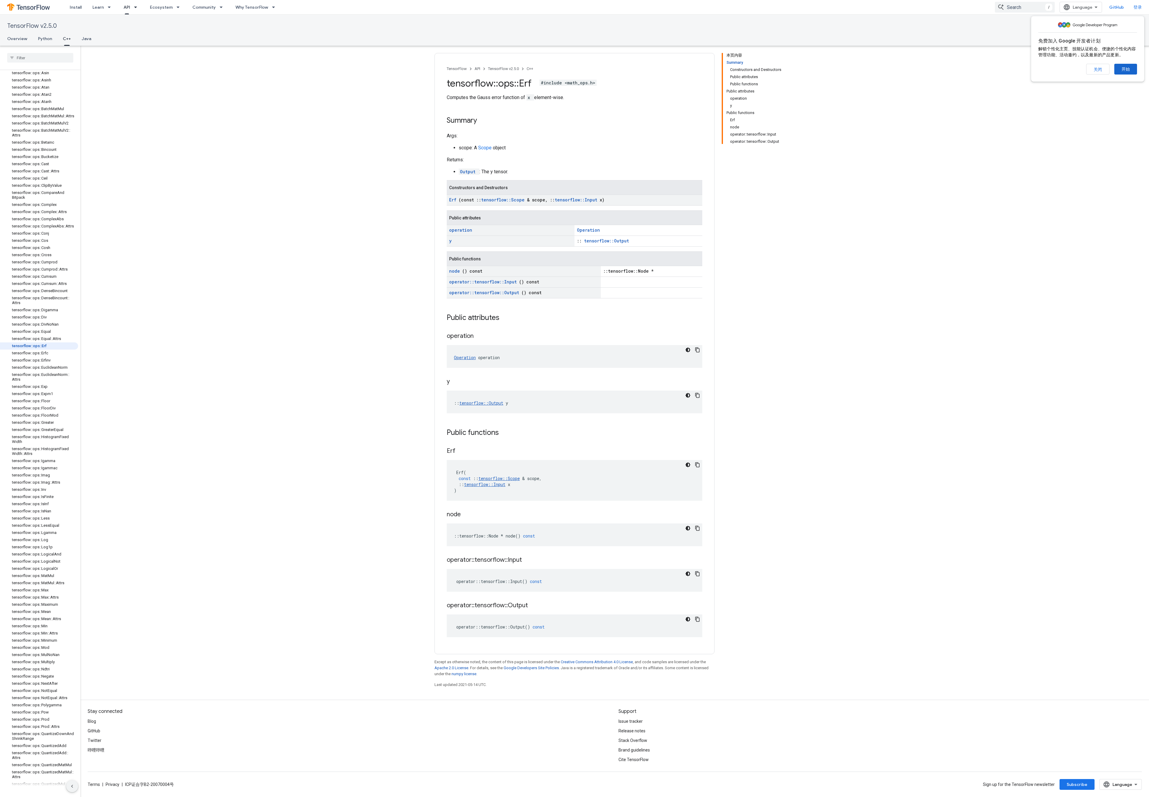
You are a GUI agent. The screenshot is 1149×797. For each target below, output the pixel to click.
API (127, 7)
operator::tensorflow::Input (484, 282)
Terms (94, 784)
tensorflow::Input (577, 200)
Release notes (631, 730)
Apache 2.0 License (451, 668)
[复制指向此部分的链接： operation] (481, 336)
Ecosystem (161, 7)
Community (204, 7)
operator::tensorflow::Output (485, 292)
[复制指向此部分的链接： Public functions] (507, 433)
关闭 (1098, 69)
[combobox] (1025, 7)
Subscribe (1077, 784)
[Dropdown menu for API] (137, 7)
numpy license (464, 674)
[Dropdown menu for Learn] (111, 7)
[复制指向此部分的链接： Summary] (485, 121)
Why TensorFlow (251, 7)
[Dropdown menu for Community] (223, 7)
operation (460, 230)
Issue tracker (630, 721)
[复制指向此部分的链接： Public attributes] (507, 318)
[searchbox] (40, 58)
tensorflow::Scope (504, 200)
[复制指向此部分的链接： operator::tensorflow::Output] (535, 605)
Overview (17, 38)
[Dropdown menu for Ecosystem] (180, 7)
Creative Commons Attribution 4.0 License (597, 662)
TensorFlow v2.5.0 (32, 26)
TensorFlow (457, 68)
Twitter (94, 740)
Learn (98, 7)
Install (76, 7)
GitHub (1116, 7)
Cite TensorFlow (633, 759)
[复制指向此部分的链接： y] (457, 381)
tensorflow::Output (606, 241)
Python (45, 38)
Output (469, 171)
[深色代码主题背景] (688, 350)
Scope (485, 148)
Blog (92, 721)
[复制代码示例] (697, 350)
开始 (1125, 69)
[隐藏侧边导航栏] (72, 786)
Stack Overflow (632, 740)
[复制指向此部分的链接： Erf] (463, 451)
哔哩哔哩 (96, 750)
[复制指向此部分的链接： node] (468, 514)
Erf (454, 200)
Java (86, 38)
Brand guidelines (634, 750)
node (455, 271)
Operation (588, 230)
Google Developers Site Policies (531, 668)
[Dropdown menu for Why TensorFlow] (275, 7)
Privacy (112, 784)
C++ (67, 38)
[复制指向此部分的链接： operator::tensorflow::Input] (529, 560)
